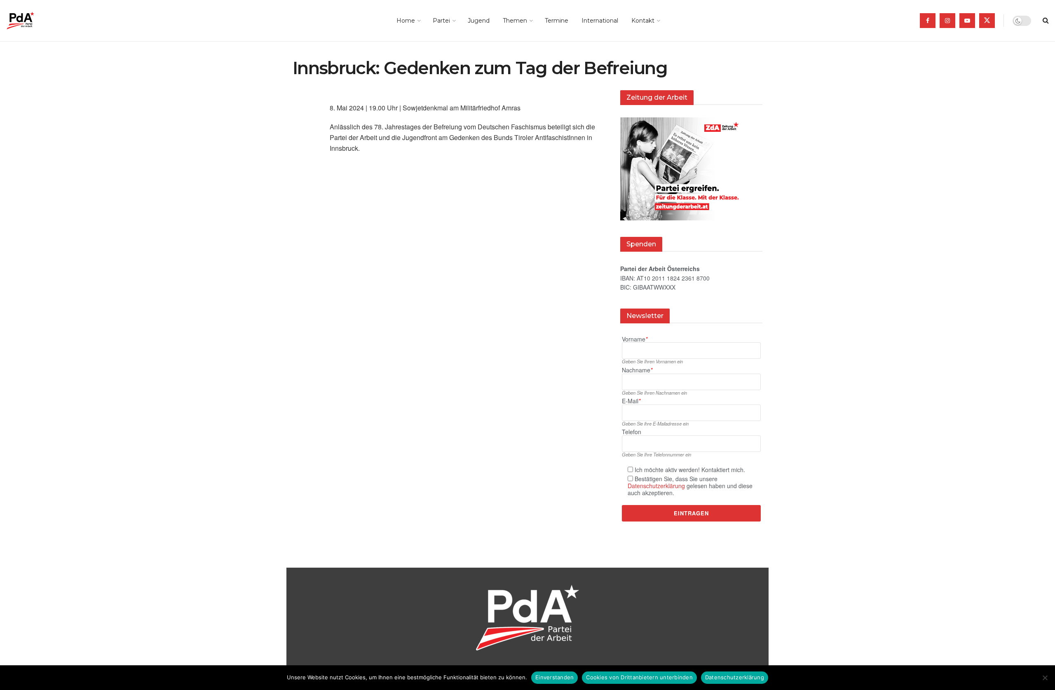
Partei (441, 20)
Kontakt (642, 20)
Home (405, 20)
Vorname (634, 339)
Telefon (631, 431)
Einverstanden (554, 677)
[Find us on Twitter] (987, 20)
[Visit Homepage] (32, 21)
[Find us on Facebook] (927, 20)
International (599, 20)
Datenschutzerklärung (656, 486)
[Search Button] (1046, 20)
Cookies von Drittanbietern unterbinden (639, 677)
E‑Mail (631, 401)
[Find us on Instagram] (947, 20)
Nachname (637, 370)
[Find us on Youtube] (967, 20)
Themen (515, 20)
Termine (556, 20)
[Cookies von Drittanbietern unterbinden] (1045, 678)
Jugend (479, 20)
